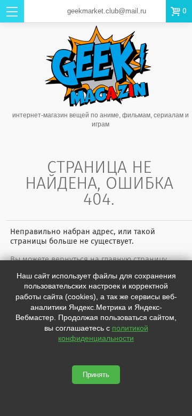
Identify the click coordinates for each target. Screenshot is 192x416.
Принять (96, 375)
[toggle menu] (12, 11)
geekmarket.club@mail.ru (106, 11)
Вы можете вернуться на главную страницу (88, 259)
